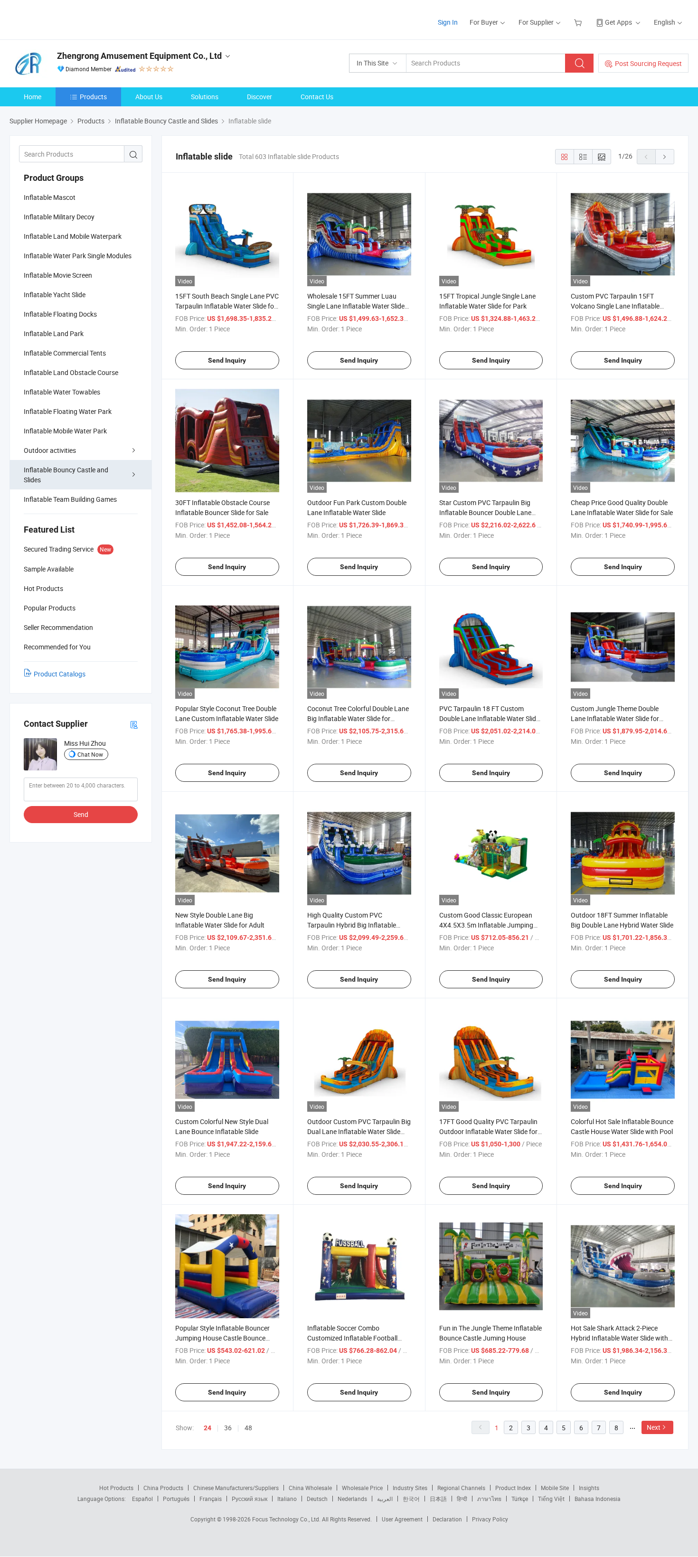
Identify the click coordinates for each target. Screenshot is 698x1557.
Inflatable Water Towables (62, 391)
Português (176, 1498)
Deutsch (317, 1498)
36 (228, 1427)
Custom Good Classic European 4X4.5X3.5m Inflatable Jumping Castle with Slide (486, 924)
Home (32, 96)
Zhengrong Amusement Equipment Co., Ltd (139, 56)
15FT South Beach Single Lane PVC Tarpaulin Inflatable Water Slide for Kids (227, 305)
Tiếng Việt (551, 1498)
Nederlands (352, 1498)
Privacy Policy (490, 1519)
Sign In (448, 22)
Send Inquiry (227, 360)
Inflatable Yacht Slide (54, 294)
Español (142, 1498)
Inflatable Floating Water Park (68, 411)
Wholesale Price (362, 1487)
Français (210, 1498)
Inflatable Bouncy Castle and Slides (66, 474)
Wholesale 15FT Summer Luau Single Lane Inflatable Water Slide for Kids (356, 305)
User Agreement (402, 1519)
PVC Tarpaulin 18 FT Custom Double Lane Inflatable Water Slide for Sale (489, 718)
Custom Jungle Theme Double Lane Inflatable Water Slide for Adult (615, 718)
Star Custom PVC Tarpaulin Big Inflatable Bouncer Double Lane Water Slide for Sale (485, 512)
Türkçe (519, 1498)
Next (653, 1427)
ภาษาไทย (489, 1498)
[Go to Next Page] (665, 157)
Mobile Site (555, 1487)
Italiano (287, 1498)
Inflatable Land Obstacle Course (71, 372)
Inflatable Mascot (49, 197)
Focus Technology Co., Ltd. (287, 1519)
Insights (589, 1487)
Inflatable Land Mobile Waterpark (73, 236)
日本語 (438, 1498)
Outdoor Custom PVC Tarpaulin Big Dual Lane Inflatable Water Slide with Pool (359, 1131)
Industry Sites (410, 1487)
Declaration (447, 1519)
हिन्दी (462, 1498)
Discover (259, 96)
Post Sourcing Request (648, 63)
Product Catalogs (59, 673)
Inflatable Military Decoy (59, 216)
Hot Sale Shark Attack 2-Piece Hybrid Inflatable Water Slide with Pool (619, 1337)
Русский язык (249, 1498)
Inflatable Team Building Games (70, 499)
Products (93, 96)
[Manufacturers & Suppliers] (70, 19)
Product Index (513, 1487)
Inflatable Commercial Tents (65, 352)
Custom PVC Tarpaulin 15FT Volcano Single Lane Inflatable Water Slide (615, 305)
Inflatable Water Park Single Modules (78, 255)
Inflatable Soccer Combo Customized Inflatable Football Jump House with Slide (352, 1337)
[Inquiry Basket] (579, 22)
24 (207, 1428)
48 (248, 1427)
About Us (148, 96)
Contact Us (317, 96)
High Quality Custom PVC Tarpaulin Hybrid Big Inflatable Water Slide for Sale (351, 924)
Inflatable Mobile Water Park (65, 430)
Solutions (204, 96)
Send (81, 814)
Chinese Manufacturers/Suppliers (236, 1487)
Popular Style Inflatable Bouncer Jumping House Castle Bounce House (222, 1337)
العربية (385, 1498)
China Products (163, 1487)
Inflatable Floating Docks (60, 314)
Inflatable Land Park (54, 333)
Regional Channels (461, 1487)
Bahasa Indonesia (598, 1498)
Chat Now (90, 754)
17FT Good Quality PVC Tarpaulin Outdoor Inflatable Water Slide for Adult (488, 1131)
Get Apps (618, 22)
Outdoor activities (50, 450)
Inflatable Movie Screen (58, 275)
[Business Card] (134, 724)
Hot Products (116, 1487)
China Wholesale (310, 1487)
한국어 (411, 1498)
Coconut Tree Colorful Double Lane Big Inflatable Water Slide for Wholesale (358, 718)
